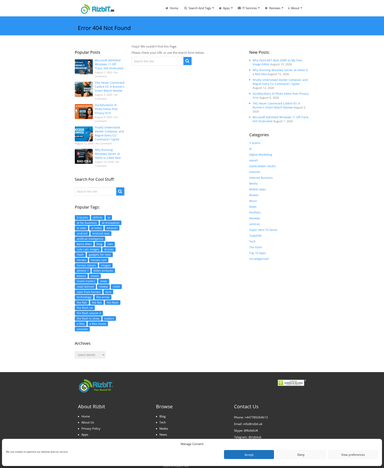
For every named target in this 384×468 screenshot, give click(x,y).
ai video (96, 228)
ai (109, 217)
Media (253, 183)
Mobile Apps (257, 189)
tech (108, 292)
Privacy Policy (90, 428)
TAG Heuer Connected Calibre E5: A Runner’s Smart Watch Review (109, 86)
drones (109, 249)
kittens (81, 276)
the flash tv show (88, 318)
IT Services (249, 8)
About (294, 8)
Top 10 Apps (257, 253)
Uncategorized (259, 259)
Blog (162, 416)
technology (84, 297)
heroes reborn (86, 265)
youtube (82, 329)
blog (99, 244)
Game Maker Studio (262, 166)
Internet (254, 172)
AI (250, 149)
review (103, 286)
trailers (109, 318)
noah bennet (85, 286)
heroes (81, 260)
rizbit (116, 286)
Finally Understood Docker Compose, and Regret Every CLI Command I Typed (109, 133)
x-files (81, 324)
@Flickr (98, 217)
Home (173, 8)
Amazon (112, 228)
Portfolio (254, 212)
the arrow (102, 297)
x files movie (98, 324)
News (253, 207)
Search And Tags (199, 8)
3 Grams (82, 217)
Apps (226, 8)
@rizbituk (254, 437)
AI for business (87, 223)
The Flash (255, 247)
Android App (100, 233)
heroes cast (98, 260)
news (103, 281)
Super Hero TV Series (263, 230)
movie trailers (86, 281)
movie (95, 276)
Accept (249, 455)
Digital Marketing (260, 154)
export (253, 160)
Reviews (274, 8)
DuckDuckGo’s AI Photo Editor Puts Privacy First (106, 109)
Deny (301, 455)
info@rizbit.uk (252, 424)
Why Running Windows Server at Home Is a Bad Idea (108, 154)
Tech (252, 241)
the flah (82, 302)
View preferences (353, 455)
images (106, 265)
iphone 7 (83, 270)
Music (253, 201)
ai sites (81, 228)
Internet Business (261, 178)
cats (110, 244)
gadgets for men (100, 254)
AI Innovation (110, 223)
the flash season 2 (89, 313)
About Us (87, 422)
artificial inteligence (90, 239)
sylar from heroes (88, 292)
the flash (112, 302)
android (82, 233)
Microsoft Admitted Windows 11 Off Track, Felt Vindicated (109, 64)
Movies (254, 195)
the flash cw (85, 308)
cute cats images (88, 249)
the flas (97, 302)
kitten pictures (103, 270)
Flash (80, 254)
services (254, 224)
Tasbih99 (255, 235)
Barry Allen (84, 244)
